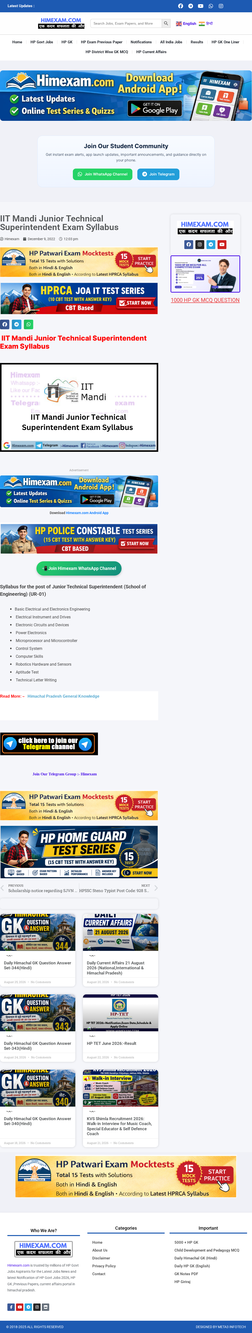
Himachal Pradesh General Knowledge (63, 696)
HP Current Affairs (151, 52)
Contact (98, 1274)
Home (17, 42)
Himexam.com (18, 1265)
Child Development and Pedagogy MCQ (206, 1250)
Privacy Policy (104, 1266)
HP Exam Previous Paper (101, 42)
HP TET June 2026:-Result (111, 1043)
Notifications (141, 42)
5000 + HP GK (186, 1242)
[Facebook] (181, 6)
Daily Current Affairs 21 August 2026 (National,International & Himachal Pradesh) (115, 967)
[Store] (45, 1307)
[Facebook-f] (11, 1307)
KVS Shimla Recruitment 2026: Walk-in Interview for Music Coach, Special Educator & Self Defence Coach (119, 1126)
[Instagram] (221, 6)
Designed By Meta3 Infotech (221, 1327)
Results (197, 42)
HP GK (67, 42)
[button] (4, 324)
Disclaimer (101, 1258)
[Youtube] (201, 6)
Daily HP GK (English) (192, 1266)
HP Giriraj (182, 1282)
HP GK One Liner (225, 42)
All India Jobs (171, 42)
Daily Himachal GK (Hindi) (195, 1258)
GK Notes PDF (186, 1274)
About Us (100, 1250)
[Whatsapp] (211, 6)
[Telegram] (191, 6)
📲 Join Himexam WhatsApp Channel (79, 568)
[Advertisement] (205, 591)
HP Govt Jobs (42, 42)
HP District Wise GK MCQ (107, 52)
